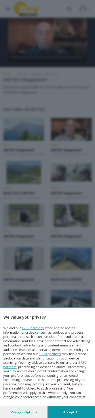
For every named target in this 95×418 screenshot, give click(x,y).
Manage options (23, 412)
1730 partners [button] (33, 328)
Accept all (71, 412)
